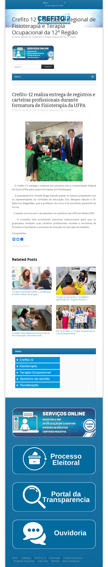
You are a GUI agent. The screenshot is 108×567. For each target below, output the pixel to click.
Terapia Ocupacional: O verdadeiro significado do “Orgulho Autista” (72, 298)
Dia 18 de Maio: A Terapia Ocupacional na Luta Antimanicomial (75, 332)
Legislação (26, 557)
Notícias (59, 110)
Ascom (25, 110)
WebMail (55, 561)
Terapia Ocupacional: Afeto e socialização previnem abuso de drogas (31, 292)
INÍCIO (15, 557)
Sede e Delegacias (70, 561)
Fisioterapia (54, 557)
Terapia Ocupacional (73, 557)
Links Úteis (43, 561)
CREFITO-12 (40, 557)
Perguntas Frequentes (24, 561)
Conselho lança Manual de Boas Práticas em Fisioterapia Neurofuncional (31, 334)
